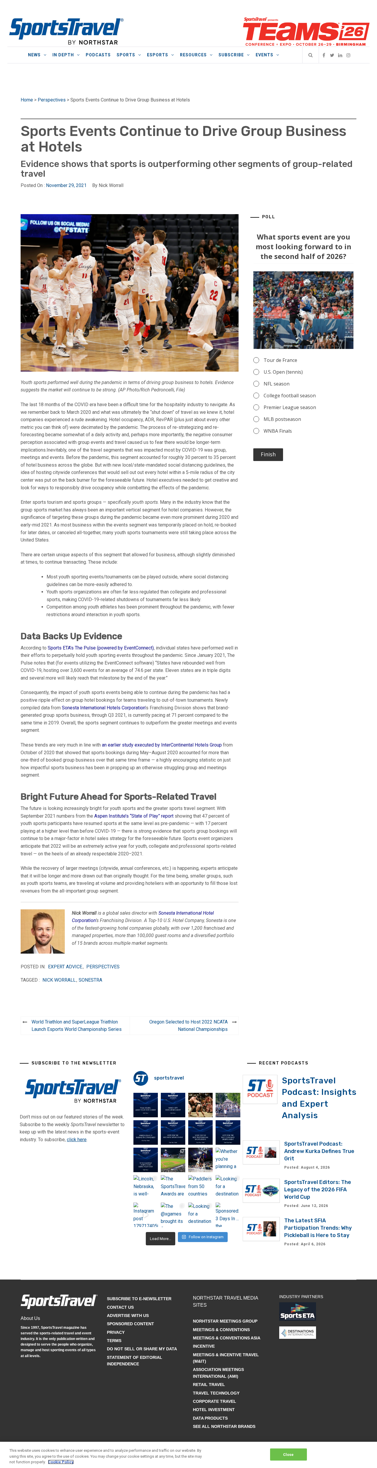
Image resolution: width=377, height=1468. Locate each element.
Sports (126, 55)
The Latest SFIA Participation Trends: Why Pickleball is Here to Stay (318, 1228)
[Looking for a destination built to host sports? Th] (228, 1187)
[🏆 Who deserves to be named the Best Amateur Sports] (145, 1160)
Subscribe (231, 55)
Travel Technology (216, 1393)
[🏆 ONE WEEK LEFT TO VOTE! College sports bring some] (228, 1132)
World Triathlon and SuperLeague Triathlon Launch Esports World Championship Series (77, 1025)
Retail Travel (209, 1384)
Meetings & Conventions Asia (226, 1338)
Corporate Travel (214, 1401)
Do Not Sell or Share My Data (142, 1348)
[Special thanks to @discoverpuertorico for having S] (173, 1160)
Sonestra (90, 980)
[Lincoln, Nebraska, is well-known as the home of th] (145, 1187)
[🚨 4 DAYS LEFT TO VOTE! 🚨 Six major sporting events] (200, 1132)
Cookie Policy (61, 1462)
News (34, 55)
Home (27, 100)
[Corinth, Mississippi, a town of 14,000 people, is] (228, 1105)
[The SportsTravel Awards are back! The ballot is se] (173, 1187)
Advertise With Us (128, 1315)
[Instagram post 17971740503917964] (145, 1215)
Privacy (116, 1332)
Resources (193, 55)
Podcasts (98, 55)
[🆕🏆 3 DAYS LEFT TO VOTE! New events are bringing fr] (173, 1132)
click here (77, 1139)
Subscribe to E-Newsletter (139, 1298)
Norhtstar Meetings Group (225, 1321)
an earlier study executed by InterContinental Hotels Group (162, 745)
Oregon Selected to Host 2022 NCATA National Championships (188, 1025)
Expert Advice (65, 967)
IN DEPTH (63, 55)
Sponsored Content (130, 1323)
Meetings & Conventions (221, 1329)
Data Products (210, 1418)
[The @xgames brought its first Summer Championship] (173, 1215)
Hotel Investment (214, 1409)
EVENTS (264, 55)
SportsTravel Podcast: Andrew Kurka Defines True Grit (319, 1151)
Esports (157, 55)
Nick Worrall (59, 980)
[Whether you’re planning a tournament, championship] (200, 1160)
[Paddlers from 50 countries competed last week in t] (200, 1187)
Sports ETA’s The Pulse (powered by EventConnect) (101, 648)
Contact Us (120, 1307)
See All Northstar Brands (224, 1426)
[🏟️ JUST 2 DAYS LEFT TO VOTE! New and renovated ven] (145, 1132)
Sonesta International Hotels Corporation (103, 708)
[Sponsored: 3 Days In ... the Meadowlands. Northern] (228, 1215)
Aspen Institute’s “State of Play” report (133, 816)
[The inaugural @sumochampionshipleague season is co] (200, 1105)
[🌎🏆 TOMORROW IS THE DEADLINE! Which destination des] (173, 1105)
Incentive (204, 1346)
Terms (114, 1340)
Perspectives (52, 100)
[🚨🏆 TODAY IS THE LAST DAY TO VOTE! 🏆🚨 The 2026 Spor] (145, 1105)
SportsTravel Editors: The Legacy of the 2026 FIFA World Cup (317, 1189)
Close (288, 1454)
